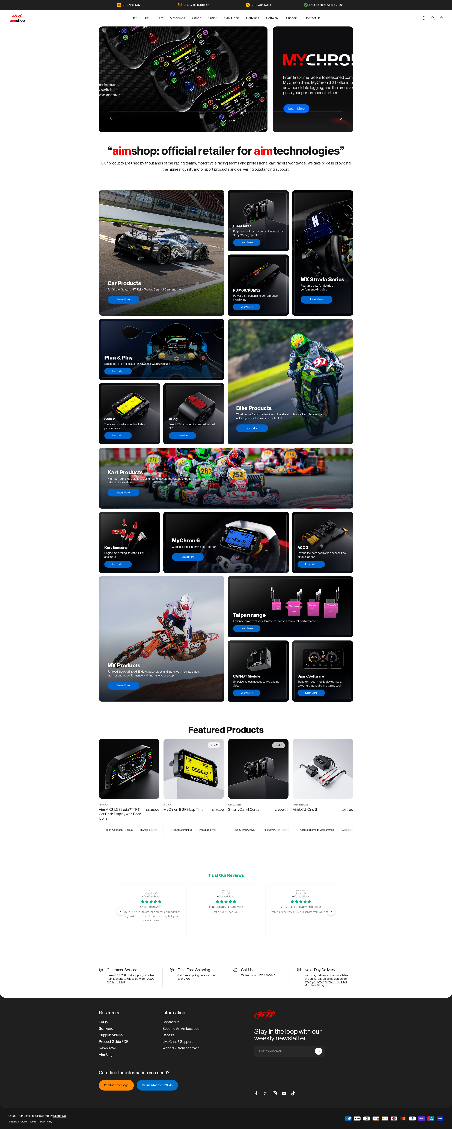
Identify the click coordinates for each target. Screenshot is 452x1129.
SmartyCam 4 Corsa (243, 810)
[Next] (339, 118)
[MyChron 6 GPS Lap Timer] (193, 769)
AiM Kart (168, 804)
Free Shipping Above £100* (326, 5)
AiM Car (103, 804)
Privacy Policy (45, 1121)
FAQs (103, 1022)
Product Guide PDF (113, 1042)
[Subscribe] (318, 1051)
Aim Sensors (300, 804)
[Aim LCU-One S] (323, 769)
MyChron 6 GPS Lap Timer (184, 810)
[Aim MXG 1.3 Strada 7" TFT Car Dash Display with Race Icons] (129, 769)
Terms (33, 1121)
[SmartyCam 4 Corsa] (258, 769)
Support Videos (111, 1035)
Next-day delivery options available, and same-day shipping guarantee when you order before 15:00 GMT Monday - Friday (327, 980)
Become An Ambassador (181, 1029)
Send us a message (116, 1085)
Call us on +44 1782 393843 (258, 975)
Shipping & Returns (18, 1121)
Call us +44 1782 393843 (157, 1085)
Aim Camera (235, 804)
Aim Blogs (106, 1055)
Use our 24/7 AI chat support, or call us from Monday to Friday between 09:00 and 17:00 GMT (130, 979)
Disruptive (59, 1116)
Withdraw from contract (180, 1048)
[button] (120, 911)
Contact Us (171, 1022)
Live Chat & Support (177, 1042)
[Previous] (113, 118)
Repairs (168, 1035)
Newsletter (107, 1048)
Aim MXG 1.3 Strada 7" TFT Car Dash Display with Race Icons (120, 814)
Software (106, 1029)
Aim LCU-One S (305, 810)
